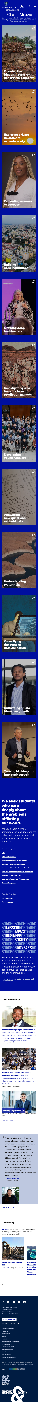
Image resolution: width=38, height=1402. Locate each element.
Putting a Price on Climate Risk (12, 1263)
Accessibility (28, 1362)
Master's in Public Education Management (17, 871)
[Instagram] (3, 1303)
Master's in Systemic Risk (11, 875)
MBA (3, 853)
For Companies (7, 902)
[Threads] (24, 1303)
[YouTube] (19, 1303)
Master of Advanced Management (14, 860)
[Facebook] (13, 1303)
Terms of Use (11, 1362)
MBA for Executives (9, 857)
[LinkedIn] (8, 1303)
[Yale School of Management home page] (10, 6)
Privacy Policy (20, 1362)
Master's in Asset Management (13, 864)
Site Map (4, 1362)
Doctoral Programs (8, 883)
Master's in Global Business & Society (16, 868)
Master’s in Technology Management (15, 879)
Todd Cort (5, 1267)
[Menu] (35, 6)
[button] (33, 28)
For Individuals (7, 898)
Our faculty (5, 1229)
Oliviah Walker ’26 (13, 1179)
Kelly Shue (31, 1277)
